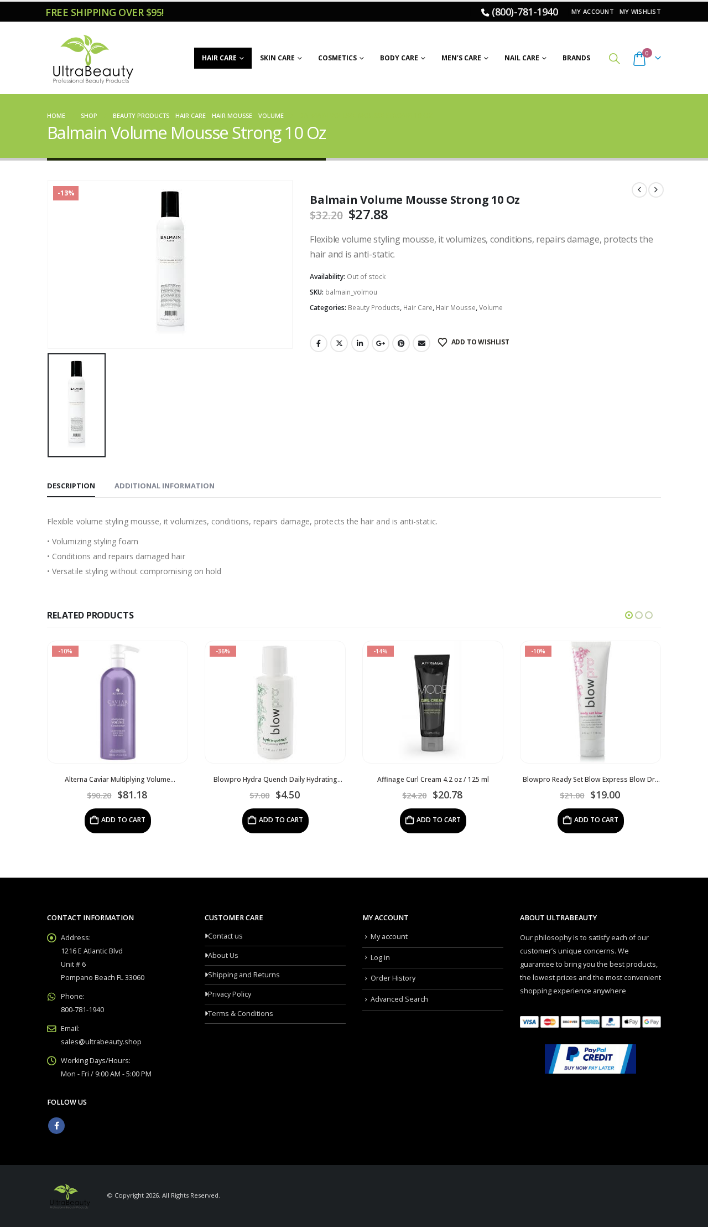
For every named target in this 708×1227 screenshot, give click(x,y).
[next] (656, 190)
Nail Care (521, 58)
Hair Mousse (456, 307)
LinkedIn (360, 343)
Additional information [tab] (164, 486)
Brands (576, 58)
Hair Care (219, 58)
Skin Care (277, 58)
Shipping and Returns (244, 974)
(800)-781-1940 (525, 11)
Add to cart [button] (123, 819)
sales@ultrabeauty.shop (101, 1041)
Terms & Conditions (240, 1013)
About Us (223, 955)
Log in (380, 957)
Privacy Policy (229, 994)
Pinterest (401, 343)
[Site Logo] (91, 58)
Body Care (399, 58)
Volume (491, 307)
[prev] (639, 190)
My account (592, 11)
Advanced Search (399, 999)
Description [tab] (71, 486)
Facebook (318, 343)
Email (421, 343)
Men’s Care (461, 58)
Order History (393, 978)
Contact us (225, 936)
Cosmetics (337, 58)
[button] (614, 58)
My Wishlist (640, 11)
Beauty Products (374, 307)
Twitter (339, 343)
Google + (380, 343)
